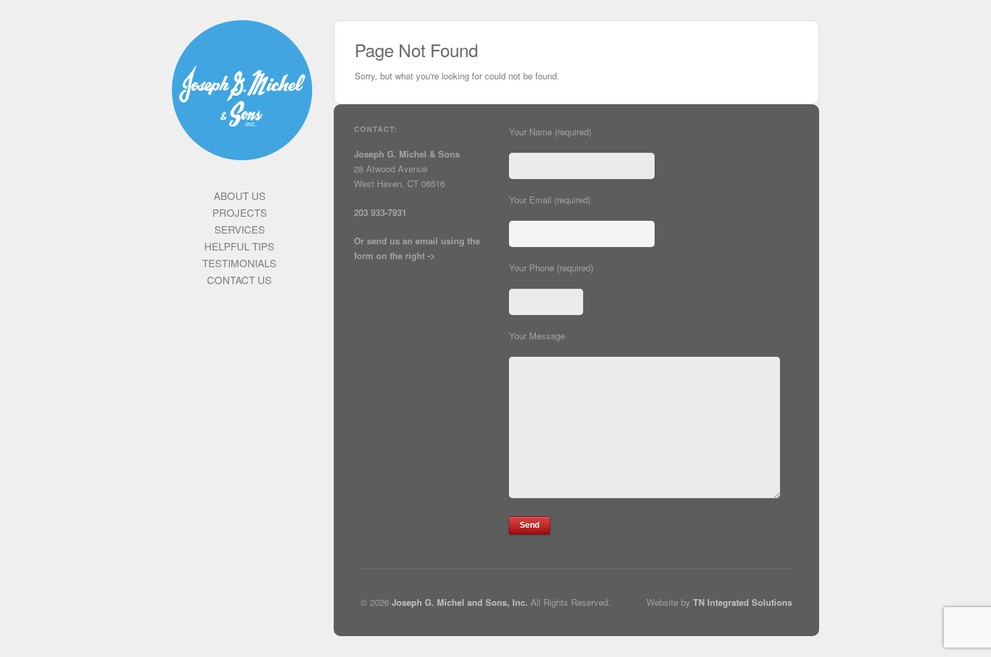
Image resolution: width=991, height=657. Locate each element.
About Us (240, 195)
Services (239, 229)
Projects (239, 212)
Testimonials (239, 263)
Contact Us (239, 280)
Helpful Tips (239, 246)
